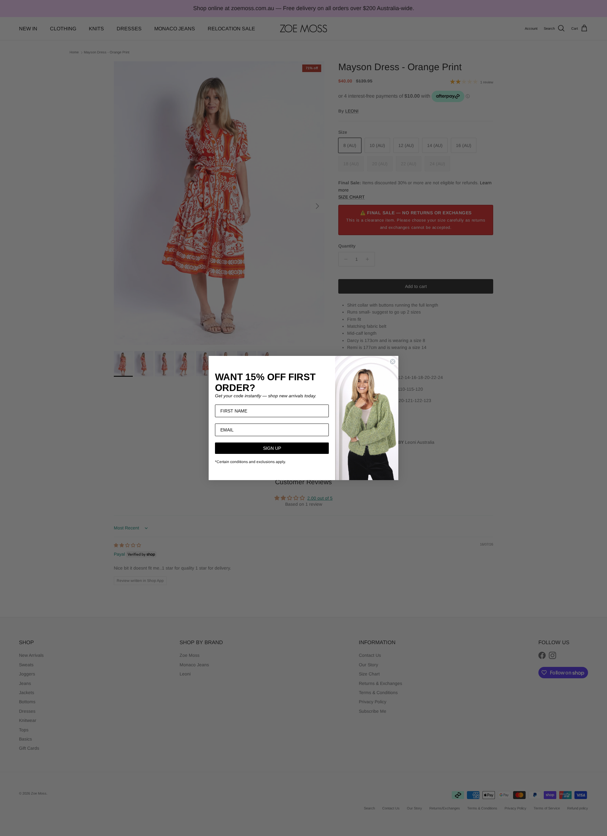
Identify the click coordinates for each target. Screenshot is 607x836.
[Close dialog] (392, 361)
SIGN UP (272, 448)
